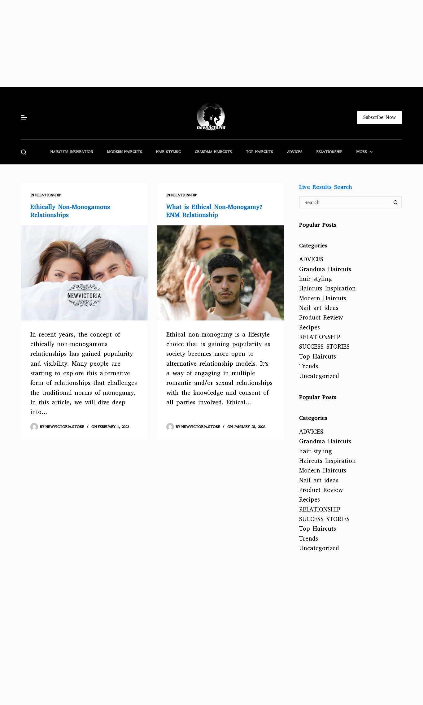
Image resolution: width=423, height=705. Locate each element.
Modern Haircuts (124, 151)
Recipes (309, 327)
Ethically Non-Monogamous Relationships (70, 211)
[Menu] (24, 118)
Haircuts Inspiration (71, 151)
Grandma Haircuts (213, 151)
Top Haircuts (259, 151)
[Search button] (395, 202)
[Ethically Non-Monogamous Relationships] (84, 272)
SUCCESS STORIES (324, 346)
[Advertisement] (186, 43)
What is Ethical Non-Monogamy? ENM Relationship (214, 211)
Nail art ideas (318, 308)
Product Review (321, 317)
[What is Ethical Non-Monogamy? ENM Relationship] (220, 272)
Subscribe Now (379, 117)
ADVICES (295, 151)
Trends (308, 366)
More (361, 151)
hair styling (168, 151)
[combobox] (345, 202)
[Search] (23, 152)
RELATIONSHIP (329, 151)
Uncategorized (319, 376)
